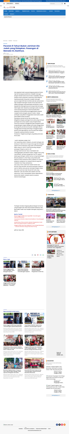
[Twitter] (59, 425)
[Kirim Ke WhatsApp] (43, 255)
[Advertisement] (34, 29)
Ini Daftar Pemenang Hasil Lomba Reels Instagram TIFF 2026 (50, 221)
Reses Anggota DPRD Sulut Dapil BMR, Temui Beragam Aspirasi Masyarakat (27, 216)
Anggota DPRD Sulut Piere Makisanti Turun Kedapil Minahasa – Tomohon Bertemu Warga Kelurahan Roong (29, 226)
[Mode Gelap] (65, 3)
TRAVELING (57, 11)
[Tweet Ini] (35, 255)
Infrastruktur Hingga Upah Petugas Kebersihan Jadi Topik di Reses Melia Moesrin (50, 256)
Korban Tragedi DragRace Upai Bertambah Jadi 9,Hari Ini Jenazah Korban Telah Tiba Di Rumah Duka (57, 82)
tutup (26, 427)
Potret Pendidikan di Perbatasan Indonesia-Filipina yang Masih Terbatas (54, 174)
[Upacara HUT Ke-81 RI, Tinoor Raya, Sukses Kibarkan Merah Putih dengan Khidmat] (61, 215)
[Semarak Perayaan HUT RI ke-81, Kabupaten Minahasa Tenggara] (50, 121)
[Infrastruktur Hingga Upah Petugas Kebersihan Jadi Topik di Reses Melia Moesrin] (51, 252)
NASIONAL (11, 11)
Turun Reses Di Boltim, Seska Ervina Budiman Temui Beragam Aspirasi (29, 219)
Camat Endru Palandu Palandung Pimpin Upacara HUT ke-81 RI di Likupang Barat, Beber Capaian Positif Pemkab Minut (57, 77)
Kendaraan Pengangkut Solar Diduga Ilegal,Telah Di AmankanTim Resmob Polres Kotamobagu (59, 382)
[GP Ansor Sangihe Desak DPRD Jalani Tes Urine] (49, 185)
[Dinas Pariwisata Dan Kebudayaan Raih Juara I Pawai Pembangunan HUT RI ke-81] (61, 132)
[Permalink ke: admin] (4, 53)
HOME (5, 11)
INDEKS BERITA (10, 3)
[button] (62, 3)
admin (7, 53)
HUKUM (51, 11)
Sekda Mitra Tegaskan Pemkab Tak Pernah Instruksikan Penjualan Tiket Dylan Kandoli (50, 148)
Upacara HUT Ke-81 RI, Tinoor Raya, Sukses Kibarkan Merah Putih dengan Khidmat (61, 221)
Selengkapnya (55, 190)
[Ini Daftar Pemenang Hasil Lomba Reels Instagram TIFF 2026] (50, 215)
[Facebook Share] (32, 255)
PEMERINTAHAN (25, 11)
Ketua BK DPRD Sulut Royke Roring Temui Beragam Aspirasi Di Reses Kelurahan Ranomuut (33, 371)
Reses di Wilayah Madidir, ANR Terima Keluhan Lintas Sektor (60, 354)
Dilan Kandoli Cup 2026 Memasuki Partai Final (61, 148)
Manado (5, 43)
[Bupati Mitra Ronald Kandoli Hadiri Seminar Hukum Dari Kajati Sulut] (61, 121)
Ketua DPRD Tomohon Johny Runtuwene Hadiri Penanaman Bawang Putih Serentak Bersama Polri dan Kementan (55, 210)
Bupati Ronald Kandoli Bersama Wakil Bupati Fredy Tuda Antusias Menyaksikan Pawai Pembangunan (50, 137)
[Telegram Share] (40, 255)
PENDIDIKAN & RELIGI (41, 11)
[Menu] (4, 3)
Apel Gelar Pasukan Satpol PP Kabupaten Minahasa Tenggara (54, 116)
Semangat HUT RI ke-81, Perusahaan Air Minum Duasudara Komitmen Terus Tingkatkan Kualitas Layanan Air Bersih (55, 246)
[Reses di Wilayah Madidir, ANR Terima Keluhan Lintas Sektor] (61, 300)
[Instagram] (62, 425)
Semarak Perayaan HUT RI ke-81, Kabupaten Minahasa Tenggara (56, 72)
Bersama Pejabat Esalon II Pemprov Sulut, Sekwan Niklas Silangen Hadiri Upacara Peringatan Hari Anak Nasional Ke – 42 (12, 371)
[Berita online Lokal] (9, 7)
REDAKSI (17, 3)
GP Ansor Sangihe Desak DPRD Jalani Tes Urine (59, 185)
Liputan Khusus (8, 17)
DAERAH (17, 11)
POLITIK (33, 11)
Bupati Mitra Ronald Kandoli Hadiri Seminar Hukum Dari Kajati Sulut (61, 126)
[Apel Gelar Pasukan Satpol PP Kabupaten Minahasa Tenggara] (56, 108)
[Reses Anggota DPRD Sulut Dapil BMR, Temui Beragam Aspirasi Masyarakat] (9, 264)
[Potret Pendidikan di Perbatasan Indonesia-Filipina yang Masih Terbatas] (56, 165)
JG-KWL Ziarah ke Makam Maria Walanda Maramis (56, 87)
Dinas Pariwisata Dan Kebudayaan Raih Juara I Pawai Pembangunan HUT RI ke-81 (50, 1)
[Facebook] (57, 425)
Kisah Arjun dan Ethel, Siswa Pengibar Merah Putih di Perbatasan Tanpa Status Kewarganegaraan (59, 179)
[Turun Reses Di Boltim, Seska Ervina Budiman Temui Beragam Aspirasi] (24, 264)
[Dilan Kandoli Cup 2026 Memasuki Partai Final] (61, 142)
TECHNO (6, 14)
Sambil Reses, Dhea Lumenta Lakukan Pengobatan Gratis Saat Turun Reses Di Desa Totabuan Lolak (28, 223)
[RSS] (64, 425)
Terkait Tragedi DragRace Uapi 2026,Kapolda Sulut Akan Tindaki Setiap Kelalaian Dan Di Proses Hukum (59, 391)
